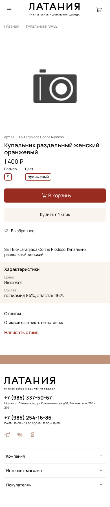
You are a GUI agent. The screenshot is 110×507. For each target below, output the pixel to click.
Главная (11, 26)
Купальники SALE (42, 26)
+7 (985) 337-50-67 (28, 397)
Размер (10, 169)
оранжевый (38, 176)
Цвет (29, 169)
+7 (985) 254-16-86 (27, 417)
